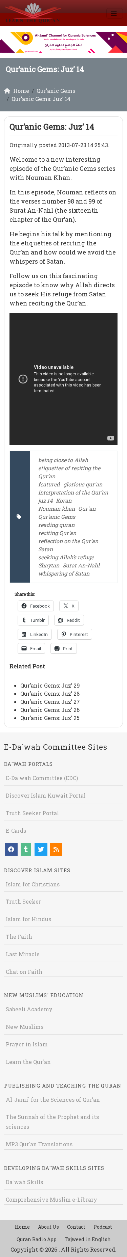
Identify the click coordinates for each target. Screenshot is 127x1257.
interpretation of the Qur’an (73, 492)
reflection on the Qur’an (68, 540)
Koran (63, 500)
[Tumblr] (26, 849)
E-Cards (16, 830)
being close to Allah (63, 459)
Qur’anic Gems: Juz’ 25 (50, 717)
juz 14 (45, 500)
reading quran (56, 524)
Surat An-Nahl (81, 565)
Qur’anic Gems (56, 516)
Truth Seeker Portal (32, 813)
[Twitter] (41, 849)
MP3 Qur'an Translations (39, 1144)
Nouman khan (56, 508)
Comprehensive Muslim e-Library (51, 1199)
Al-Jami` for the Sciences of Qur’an (53, 1099)
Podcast (102, 1227)
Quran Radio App (37, 1239)
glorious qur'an (82, 484)
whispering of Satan (63, 573)
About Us (48, 1227)
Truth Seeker (23, 901)
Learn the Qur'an (28, 1061)
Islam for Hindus (28, 918)
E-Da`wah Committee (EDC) (42, 777)
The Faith (19, 936)
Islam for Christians (33, 884)
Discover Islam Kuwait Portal (46, 795)
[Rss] (56, 849)
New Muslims (24, 1026)
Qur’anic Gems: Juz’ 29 (50, 685)
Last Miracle (23, 954)
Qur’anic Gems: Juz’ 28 (50, 693)
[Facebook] (11, 849)
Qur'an (87, 508)
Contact (76, 1227)
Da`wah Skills (24, 1181)
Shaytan (48, 565)
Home (22, 1227)
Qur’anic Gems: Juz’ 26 (50, 709)
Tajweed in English (88, 1239)
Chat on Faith (24, 971)
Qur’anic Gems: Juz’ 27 (50, 701)
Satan (45, 549)
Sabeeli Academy (29, 1009)
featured (49, 484)
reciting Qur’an (57, 532)
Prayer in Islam (27, 1044)
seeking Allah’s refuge (66, 557)
